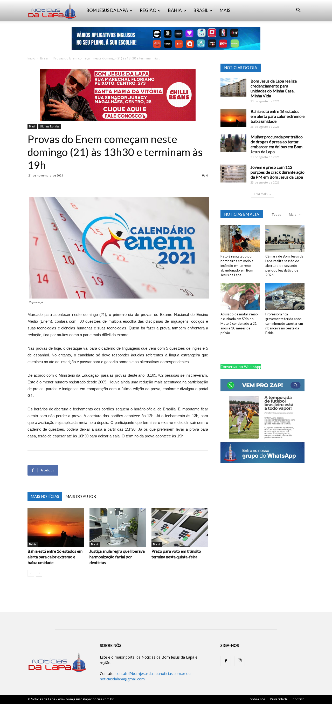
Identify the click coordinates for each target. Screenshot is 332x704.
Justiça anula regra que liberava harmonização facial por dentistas (117, 557)
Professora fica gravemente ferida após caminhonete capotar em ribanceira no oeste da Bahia (284, 323)
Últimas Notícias (49, 126)
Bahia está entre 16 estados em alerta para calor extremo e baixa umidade (54, 557)
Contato (299, 699)
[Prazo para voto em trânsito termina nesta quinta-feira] (179, 527)
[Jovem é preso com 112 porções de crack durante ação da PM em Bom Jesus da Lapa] (233, 173)
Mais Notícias (45, 496)
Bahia (33, 544)
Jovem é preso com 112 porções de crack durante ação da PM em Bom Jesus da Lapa (278, 172)
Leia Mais (260, 194)
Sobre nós (257, 699)
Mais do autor (80, 496)
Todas (276, 214)
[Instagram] (239, 661)
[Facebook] (225, 661)
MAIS (225, 10)
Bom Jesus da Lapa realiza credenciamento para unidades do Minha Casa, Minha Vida (274, 88)
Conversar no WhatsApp (240, 366)
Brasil (44, 58)
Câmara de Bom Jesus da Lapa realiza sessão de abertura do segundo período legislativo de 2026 (284, 265)
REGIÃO (148, 10)
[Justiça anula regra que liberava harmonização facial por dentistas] (117, 527)
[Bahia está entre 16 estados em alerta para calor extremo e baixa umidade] (55, 527)
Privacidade (279, 699)
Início (31, 58)
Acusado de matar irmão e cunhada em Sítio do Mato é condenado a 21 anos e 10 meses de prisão (239, 323)
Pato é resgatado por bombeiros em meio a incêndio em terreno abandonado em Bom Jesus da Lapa (236, 265)
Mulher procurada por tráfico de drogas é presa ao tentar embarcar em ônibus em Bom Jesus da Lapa (277, 144)
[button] (298, 10)
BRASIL (200, 10)
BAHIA (175, 10)
